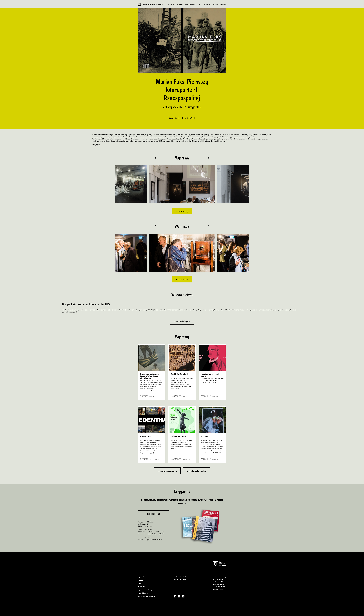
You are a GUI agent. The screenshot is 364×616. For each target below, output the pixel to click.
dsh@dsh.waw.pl (219, 589)
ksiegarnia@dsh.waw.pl (153, 539)
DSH (198, 4)
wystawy (180, 4)
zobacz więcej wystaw (167, 470)
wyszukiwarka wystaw (196, 470)
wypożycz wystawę (219, 4)
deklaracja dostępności (146, 596)
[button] (155, 158)
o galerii (171, 4)
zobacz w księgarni (181, 321)
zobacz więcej (182, 211)
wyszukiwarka (190, 4)
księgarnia (206, 4)
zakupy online (153, 513)
